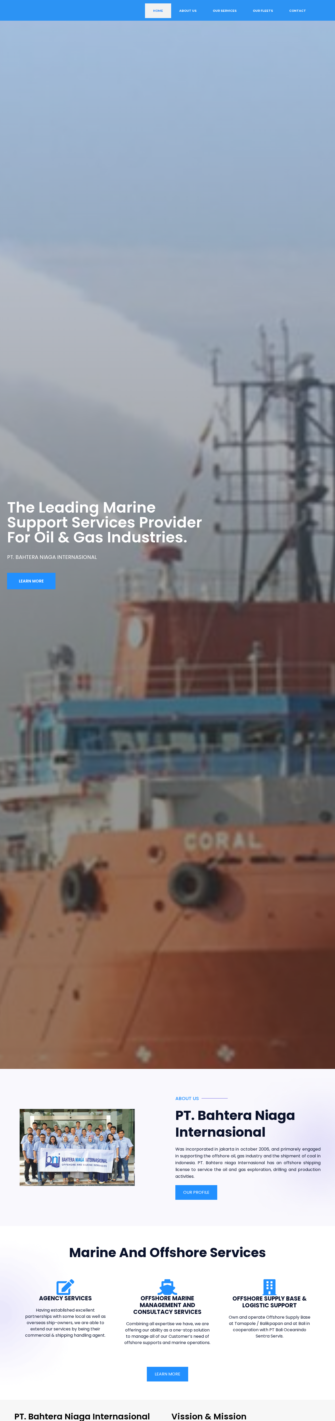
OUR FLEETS (263, 11)
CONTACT (297, 11)
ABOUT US (188, 11)
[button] (31, 581)
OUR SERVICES (225, 11)
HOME (158, 11)
